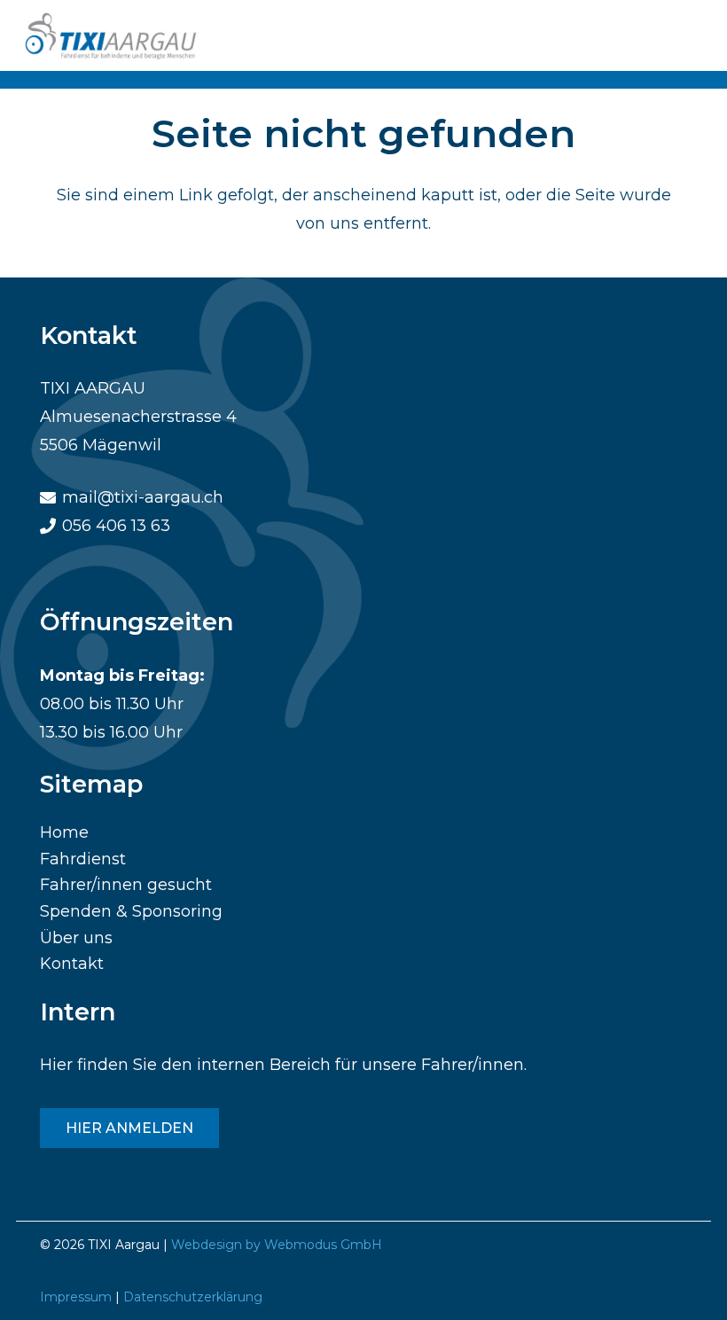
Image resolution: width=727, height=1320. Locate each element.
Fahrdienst (83, 859)
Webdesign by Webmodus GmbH (276, 1245)
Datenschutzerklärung (192, 1297)
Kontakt (72, 963)
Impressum (76, 1297)
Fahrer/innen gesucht (126, 884)
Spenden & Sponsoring (131, 911)
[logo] (114, 35)
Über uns (76, 938)
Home (64, 832)
